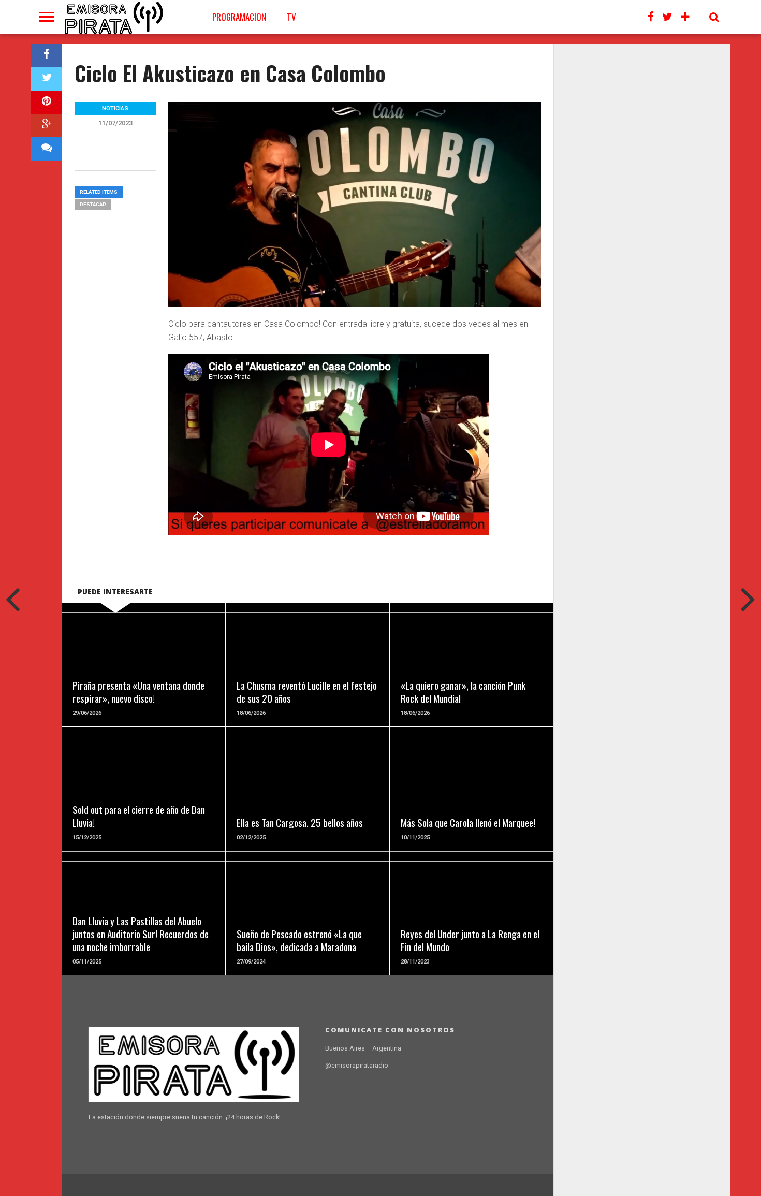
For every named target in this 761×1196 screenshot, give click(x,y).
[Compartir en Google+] (46, 125)
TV (291, 16)
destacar (93, 204)
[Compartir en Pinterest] (46, 102)
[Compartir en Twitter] (46, 79)
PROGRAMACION (239, 16)
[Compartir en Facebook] (46, 55)
